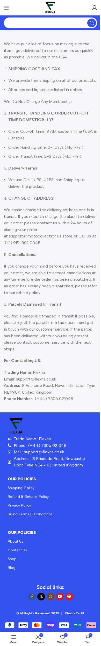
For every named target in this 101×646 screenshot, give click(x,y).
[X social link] (41, 596)
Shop (12, 559)
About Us (15, 541)
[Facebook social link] (32, 596)
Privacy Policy (19, 505)
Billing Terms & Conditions (30, 514)
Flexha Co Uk (75, 613)
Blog (12, 567)
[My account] (94, 8)
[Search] (91, 23)
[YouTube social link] (60, 596)
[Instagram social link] (50, 596)
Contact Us (17, 550)
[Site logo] (50, 7)
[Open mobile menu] (6, 8)
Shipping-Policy (21, 488)
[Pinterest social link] (69, 596)
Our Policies (22, 478)
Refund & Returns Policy (28, 496)
